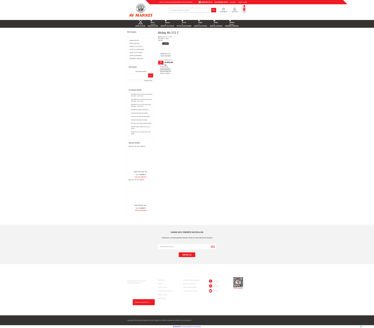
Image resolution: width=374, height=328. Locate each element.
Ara (151, 75)
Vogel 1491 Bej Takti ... (141, 205)
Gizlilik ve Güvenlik (189, 284)
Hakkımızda (161, 280)
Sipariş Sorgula (162, 294)
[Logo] (141, 10)
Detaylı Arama (148, 80)
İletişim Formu (162, 287)
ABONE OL (187, 255)
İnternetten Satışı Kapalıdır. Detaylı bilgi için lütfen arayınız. (165, 70)
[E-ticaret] (186, 326)
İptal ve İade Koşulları (190, 287)
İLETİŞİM (232, 2)
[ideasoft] (177, 327)
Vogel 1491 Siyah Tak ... (141, 172)
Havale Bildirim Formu (165, 291)
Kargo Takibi (162, 298)
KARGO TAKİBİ (242, 2)
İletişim (160, 284)
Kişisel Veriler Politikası (190, 291)
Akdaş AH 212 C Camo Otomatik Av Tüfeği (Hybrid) (165, 55)
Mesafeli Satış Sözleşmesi (191, 280)
